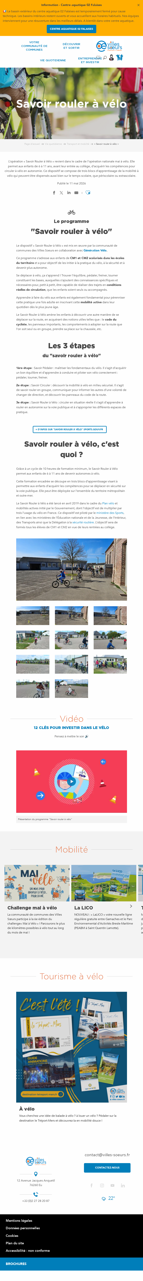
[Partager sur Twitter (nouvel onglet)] (61, 193)
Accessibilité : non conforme (28, 1250)
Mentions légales (19, 1220)
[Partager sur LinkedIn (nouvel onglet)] (69, 193)
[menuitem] (34, 46)
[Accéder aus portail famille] (120, 60)
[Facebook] (91, 1185)
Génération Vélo (95, 250)
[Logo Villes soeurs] (35, 1161)
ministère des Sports (109, 513)
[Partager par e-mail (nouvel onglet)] (76, 193)
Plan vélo (107, 503)
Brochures (16, 1264)
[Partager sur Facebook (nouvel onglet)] (54, 193)
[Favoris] (99, 57)
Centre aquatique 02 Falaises (71, 29)
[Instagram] (102, 1185)
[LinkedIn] (123, 1185)
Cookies (12, 1236)
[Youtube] (112, 1185)
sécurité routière (83, 522)
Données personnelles (23, 1228)
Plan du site (15, 1243)
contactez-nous (107, 1167)
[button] (105, 57)
